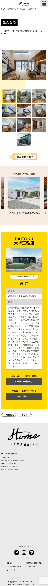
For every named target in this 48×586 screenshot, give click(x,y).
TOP (3, 9)
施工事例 (11, 9)
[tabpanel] (24, 65)
